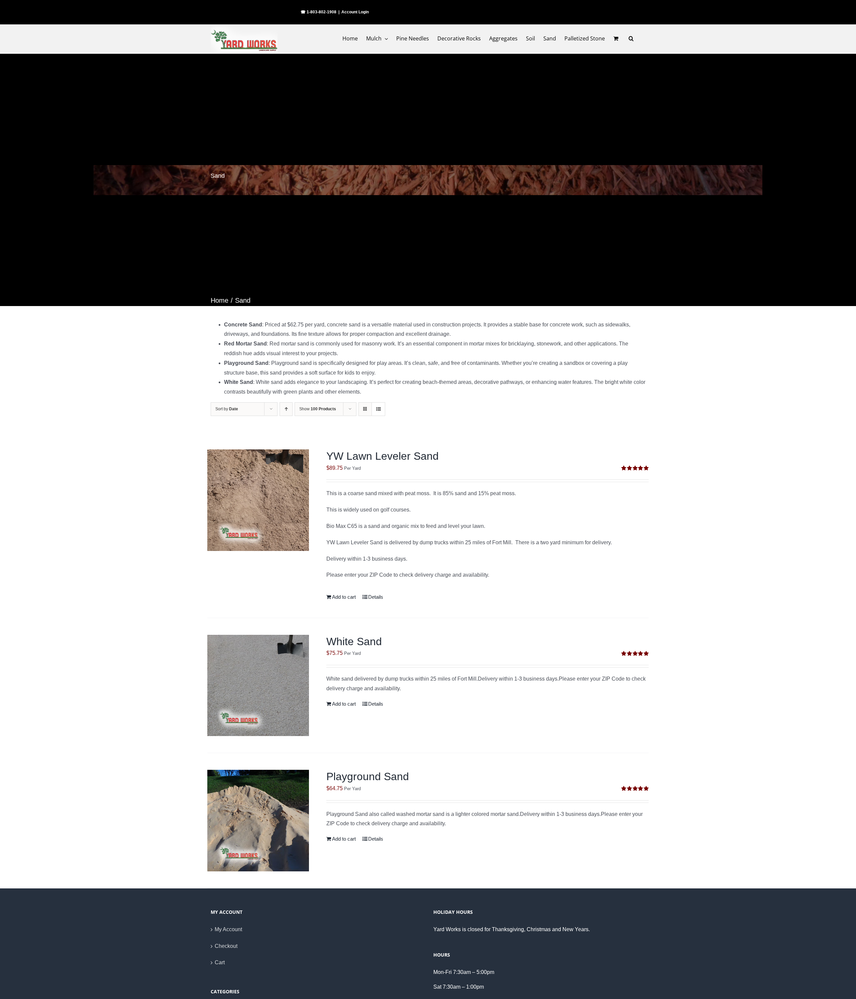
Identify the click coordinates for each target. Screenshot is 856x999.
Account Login (355, 12)
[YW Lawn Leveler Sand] (258, 500)
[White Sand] (258, 685)
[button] (631, 38)
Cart (220, 962)
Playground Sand (367, 776)
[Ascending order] (286, 409)
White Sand (354, 641)
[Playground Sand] (258, 820)
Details (375, 597)
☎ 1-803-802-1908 (318, 12)
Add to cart (344, 597)
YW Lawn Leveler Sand (382, 456)
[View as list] (378, 409)
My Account (228, 929)
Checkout (226, 946)
